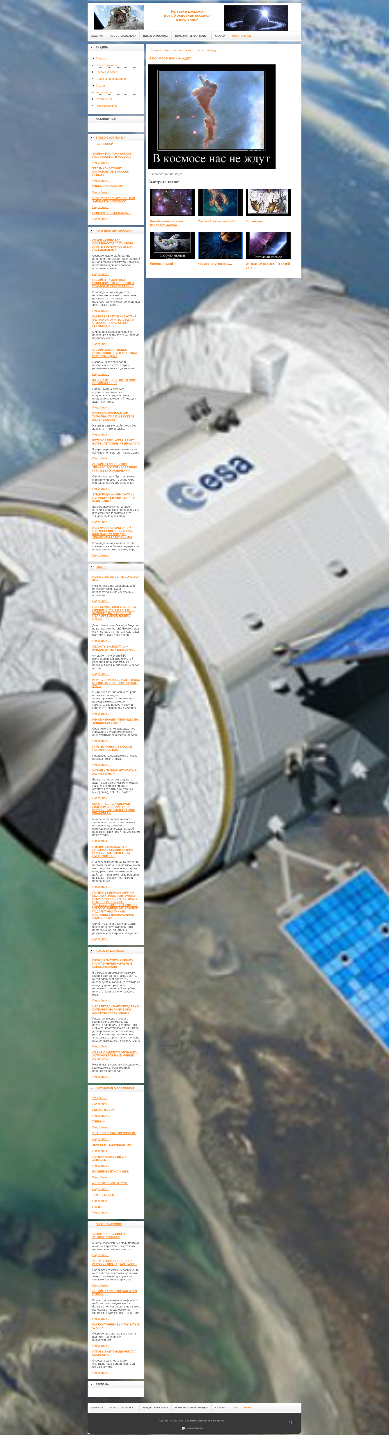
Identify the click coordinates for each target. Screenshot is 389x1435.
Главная (101, 58)
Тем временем (103, 1195)
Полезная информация (111, 78)
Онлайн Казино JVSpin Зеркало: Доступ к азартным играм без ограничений (114, 467)
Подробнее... (100, 162)
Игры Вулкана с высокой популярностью (112, 748)
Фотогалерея (104, 99)
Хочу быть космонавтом (111, 1145)
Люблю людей (103, 1109)
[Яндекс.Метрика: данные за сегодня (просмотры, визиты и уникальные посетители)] (192, 1428)
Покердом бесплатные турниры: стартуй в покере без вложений (113, 416)
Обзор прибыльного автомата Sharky (108, 1235)
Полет (97, 1206)
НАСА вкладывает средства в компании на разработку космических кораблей (115, 1009)
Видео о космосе (106, 72)
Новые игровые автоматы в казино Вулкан (114, 772)
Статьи (100, 85)
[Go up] (290, 1423)
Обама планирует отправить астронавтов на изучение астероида (115, 1055)
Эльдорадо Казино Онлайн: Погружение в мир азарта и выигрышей (114, 497)
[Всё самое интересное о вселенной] (119, 16)
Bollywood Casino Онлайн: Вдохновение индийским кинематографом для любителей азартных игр (113, 532)
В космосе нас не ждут (169, 58)
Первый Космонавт (107, 186)
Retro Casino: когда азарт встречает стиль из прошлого (116, 442)
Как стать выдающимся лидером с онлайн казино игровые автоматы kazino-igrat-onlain (113, 808)
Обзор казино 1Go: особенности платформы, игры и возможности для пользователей (112, 245)
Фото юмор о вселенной (115, 1088)
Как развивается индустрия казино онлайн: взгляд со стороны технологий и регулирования (114, 321)
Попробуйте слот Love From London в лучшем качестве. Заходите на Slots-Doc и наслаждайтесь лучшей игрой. (114, 613)
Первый (98, 1121)
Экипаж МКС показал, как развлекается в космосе (111, 155)
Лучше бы (99, 1098)
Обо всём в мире (106, 105)
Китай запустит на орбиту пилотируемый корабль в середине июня (112, 963)
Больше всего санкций (110, 1171)
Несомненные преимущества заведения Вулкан (115, 721)
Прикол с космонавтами (111, 213)
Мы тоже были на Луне (110, 1183)
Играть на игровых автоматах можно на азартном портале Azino (116, 683)
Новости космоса (107, 65)
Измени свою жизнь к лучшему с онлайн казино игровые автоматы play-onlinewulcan (112, 851)
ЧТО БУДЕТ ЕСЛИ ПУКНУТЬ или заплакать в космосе (113, 200)
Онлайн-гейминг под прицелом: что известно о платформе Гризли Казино (113, 283)
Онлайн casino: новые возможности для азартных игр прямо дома (115, 353)
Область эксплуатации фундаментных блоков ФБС (114, 648)
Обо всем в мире (109, 1224)
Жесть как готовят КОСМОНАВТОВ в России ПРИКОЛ (110, 171)
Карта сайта (103, 92)
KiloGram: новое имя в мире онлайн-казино (114, 382)
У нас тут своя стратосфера (114, 1133)
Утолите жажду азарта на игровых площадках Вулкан (114, 1262)
